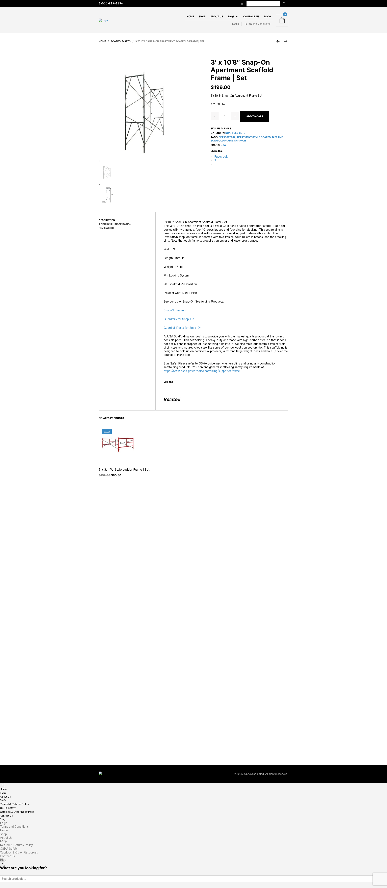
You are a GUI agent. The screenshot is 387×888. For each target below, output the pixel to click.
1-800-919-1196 (111, 3)
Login (235, 23)
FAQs (231, 16)
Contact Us (251, 16)
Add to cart (254, 116)
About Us (216, 16)
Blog (267, 16)
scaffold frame (222, 140)
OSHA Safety (8, 807)
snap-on (240, 140)
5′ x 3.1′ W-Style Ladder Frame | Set (124, 469)
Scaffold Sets (121, 41)
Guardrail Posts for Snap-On (182, 327)
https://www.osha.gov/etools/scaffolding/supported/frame (202, 371)
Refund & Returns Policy (14, 804)
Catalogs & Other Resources (17, 811)
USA (223, 145)
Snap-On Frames (175, 310)
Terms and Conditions (257, 23)
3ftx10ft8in (227, 137)
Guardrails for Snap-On (179, 319)
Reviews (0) (106, 227)
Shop (202, 16)
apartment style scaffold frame (259, 137)
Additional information (115, 224)
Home (190, 16)
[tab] (127, 224)
